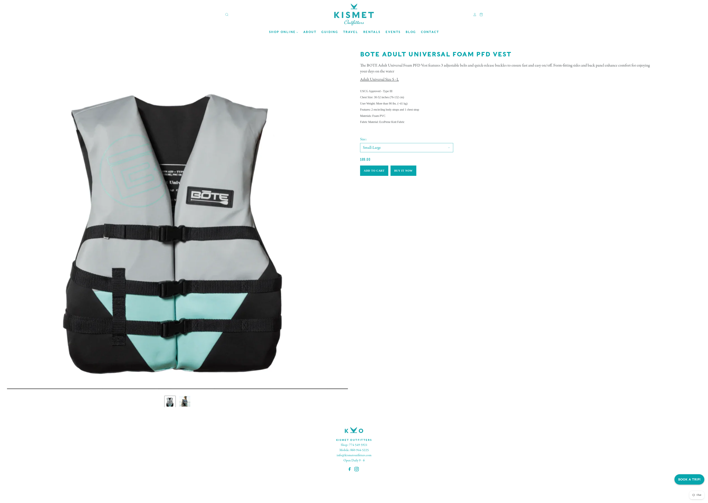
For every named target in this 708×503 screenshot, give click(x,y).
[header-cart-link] (480, 14)
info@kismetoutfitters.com (354, 455)
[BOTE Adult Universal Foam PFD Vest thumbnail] (170, 401)
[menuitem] (284, 32)
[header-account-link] (473, 14)
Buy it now (403, 170)
